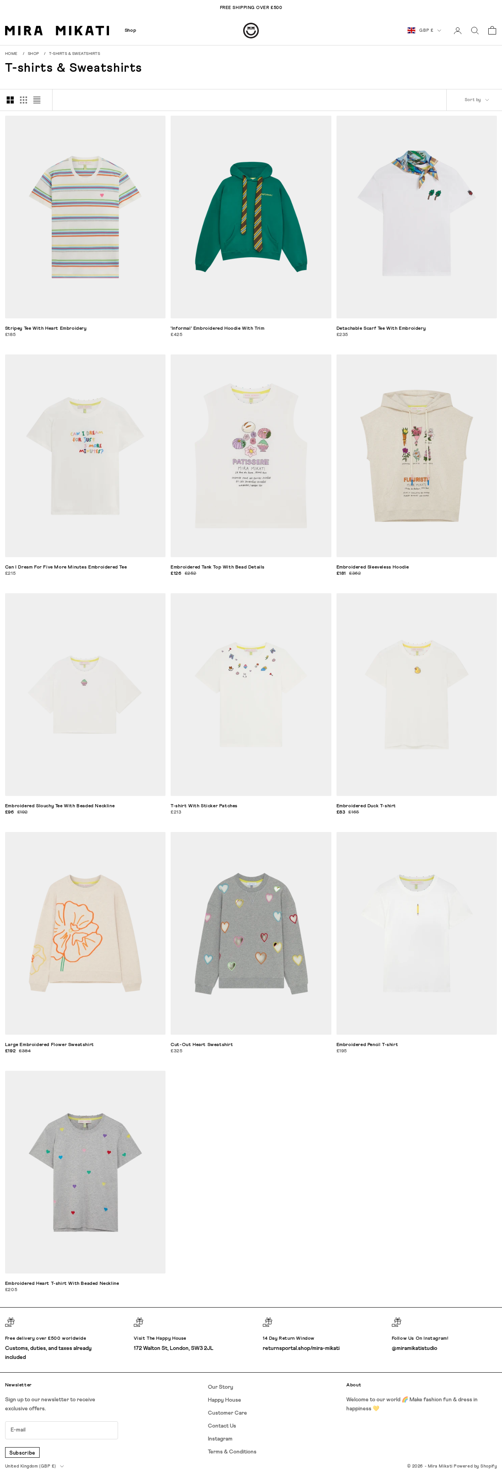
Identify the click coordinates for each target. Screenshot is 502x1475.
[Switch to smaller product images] (23, 100)
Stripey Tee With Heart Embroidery (46, 328)
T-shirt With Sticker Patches (204, 806)
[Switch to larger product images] (10, 100)
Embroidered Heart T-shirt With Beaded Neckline (62, 1283)
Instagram (220, 1439)
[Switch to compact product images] (36, 100)
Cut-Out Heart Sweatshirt (202, 1045)
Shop (130, 30)
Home (11, 54)
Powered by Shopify (475, 1466)
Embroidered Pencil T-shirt (367, 1045)
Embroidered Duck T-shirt (366, 806)
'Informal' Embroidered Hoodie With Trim (217, 328)
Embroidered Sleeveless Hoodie (372, 567)
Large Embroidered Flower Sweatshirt (49, 1045)
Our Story (220, 1387)
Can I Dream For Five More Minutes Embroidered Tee (66, 567)
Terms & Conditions (232, 1452)
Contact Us (222, 1426)
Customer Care (227, 1413)
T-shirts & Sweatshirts (74, 54)
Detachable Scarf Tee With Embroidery (381, 328)
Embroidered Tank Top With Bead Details (218, 567)
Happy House (224, 1400)
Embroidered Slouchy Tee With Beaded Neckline (60, 806)
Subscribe (22, 1453)
